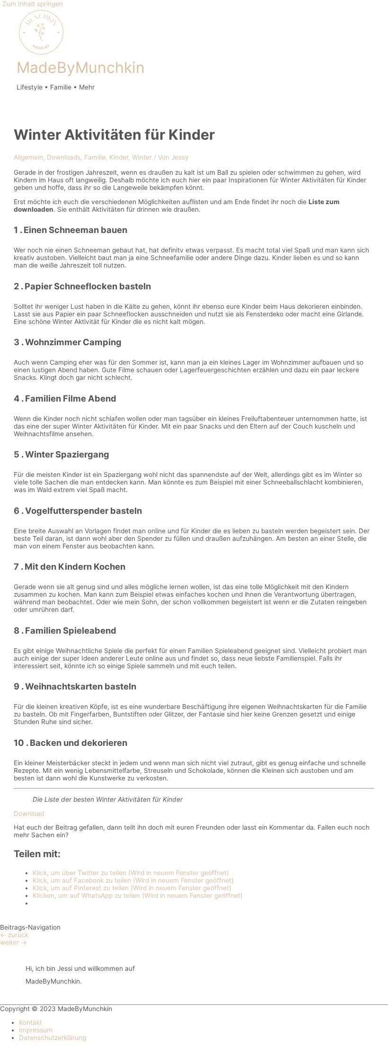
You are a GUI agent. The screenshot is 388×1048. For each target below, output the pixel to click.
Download (29, 813)
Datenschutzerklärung (52, 1037)
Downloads (63, 157)
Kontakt (30, 1022)
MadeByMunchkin (81, 67)
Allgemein (28, 157)
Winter (142, 157)
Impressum (36, 1030)
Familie (95, 157)
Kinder (118, 157)
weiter (13, 942)
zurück (14, 935)
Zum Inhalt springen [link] (32, 4)
